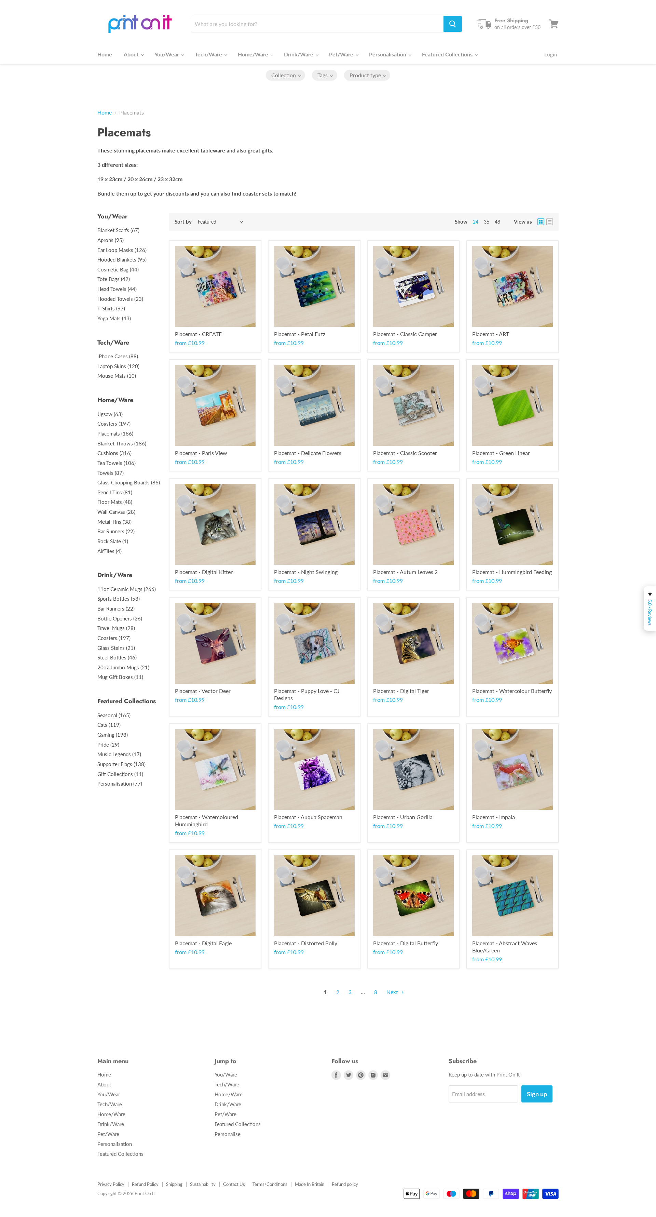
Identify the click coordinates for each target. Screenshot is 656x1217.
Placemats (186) (115, 433)
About (132, 54)
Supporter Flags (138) (121, 764)
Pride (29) (108, 744)
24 (475, 222)
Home (104, 54)
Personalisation (388, 54)
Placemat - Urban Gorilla (403, 817)
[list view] (549, 221)
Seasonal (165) (114, 715)
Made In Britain (309, 1184)
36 (486, 222)
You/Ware (226, 1074)
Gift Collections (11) (120, 774)
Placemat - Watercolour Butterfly (512, 690)
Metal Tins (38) (114, 522)
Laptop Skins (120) (118, 366)
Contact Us (234, 1184)
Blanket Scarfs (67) (118, 230)
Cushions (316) (114, 453)
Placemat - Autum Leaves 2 (405, 572)
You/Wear (167, 54)
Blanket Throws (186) (121, 443)
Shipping (174, 1184)
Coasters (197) (114, 423)
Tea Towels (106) (116, 463)
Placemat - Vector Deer (203, 690)
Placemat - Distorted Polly (305, 943)
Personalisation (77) (119, 783)
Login (550, 54)
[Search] (452, 24)
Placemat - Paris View (201, 453)
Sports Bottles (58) (118, 599)
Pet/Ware (342, 54)
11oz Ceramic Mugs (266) (126, 589)
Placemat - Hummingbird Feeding (512, 572)
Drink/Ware (299, 54)
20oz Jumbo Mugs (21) (123, 667)
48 (497, 222)
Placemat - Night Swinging (306, 572)
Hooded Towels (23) (120, 299)
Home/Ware (254, 54)
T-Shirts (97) (111, 308)
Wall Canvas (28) (116, 512)
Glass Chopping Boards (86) (128, 482)
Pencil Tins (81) (114, 492)
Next (392, 992)
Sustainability (203, 1184)
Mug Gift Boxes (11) (120, 677)
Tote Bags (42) (113, 279)
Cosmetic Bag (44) (118, 269)
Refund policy (345, 1184)
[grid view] (540, 221)
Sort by (183, 222)
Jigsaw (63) (110, 414)
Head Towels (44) (117, 289)
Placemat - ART (490, 334)
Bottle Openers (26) (119, 618)
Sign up (537, 1094)
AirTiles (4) (109, 551)
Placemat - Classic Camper (405, 334)
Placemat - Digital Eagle (203, 943)
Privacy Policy (110, 1184)
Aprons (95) (110, 240)
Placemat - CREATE (198, 334)
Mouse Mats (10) (116, 376)
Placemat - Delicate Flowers (307, 453)
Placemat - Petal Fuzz (299, 334)
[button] (285, 75)
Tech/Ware (209, 54)
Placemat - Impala (493, 817)
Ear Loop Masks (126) (122, 250)
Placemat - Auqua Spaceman (308, 817)
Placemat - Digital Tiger (401, 690)
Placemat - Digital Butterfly (405, 943)
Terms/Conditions (269, 1184)
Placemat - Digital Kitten (204, 572)
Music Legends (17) (119, 754)
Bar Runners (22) (116, 531)
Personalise (228, 1134)
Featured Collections (448, 54)
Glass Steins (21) (116, 648)
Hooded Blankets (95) (122, 259)
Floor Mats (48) (114, 502)
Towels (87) (110, 473)
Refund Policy (145, 1184)
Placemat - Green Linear (501, 453)
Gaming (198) (112, 735)
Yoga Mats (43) (114, 318)
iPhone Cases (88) (117, 356)
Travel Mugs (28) (116, 628)
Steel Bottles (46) (117, 657)
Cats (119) (109, 725)
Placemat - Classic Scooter (405, 453)
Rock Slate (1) (112, 541)
